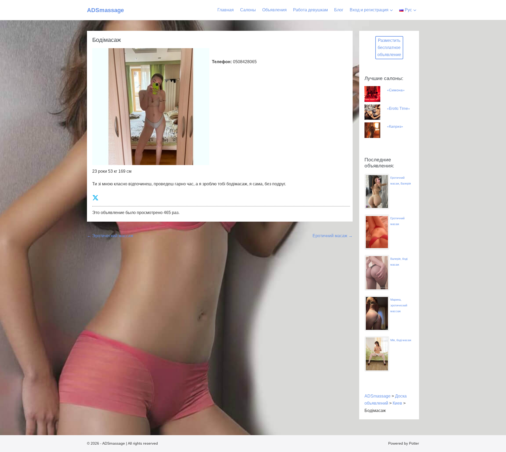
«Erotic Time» (398, 108)
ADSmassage (105, 10)
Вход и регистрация (369, 10)
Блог (338, 10)
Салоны (248, 10)
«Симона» (396, 89)
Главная (225, 10)
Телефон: (222, 61)
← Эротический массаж (110, 236)
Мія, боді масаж (400, 340)
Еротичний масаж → (333, 236)
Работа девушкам (310, 10)
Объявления (274, 10)
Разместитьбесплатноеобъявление (389, 47)
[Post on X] (95, 197)
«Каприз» (395, 126)
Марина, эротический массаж (398, 305)
